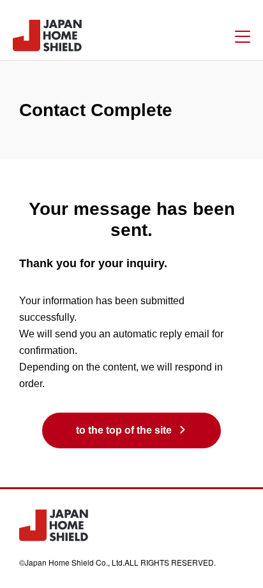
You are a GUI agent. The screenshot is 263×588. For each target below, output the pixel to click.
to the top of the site (124, 430)
